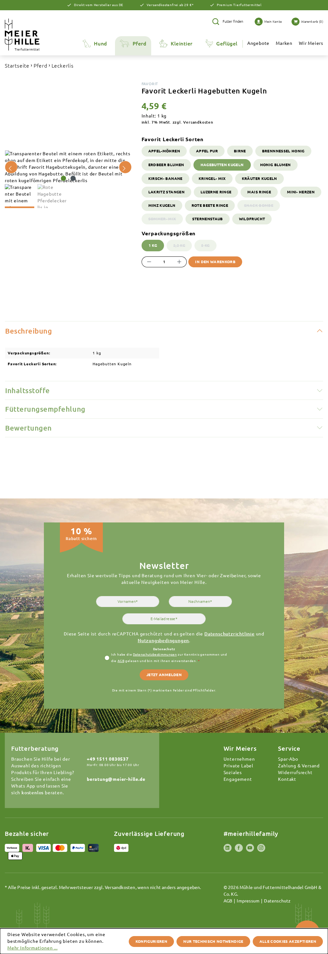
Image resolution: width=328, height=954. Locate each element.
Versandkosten (120, 887)
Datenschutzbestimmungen (155, 654)
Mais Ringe (259, 192)
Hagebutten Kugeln (222, 165)
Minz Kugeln (162, 205)
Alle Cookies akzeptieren (287, 941)
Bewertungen (28, 428)
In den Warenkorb (215, 262)
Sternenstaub (207, 219)
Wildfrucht (252, 219)
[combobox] (234, 21)
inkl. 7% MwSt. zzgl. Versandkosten (177, 122)
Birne (240, 151)
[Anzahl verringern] (149, 261)
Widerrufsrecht (295, 772)
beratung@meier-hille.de (116, 779)
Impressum (248, 900)
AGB (121, 661)
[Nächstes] (125, 167)
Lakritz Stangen (166, 192)
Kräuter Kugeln (259, 178)
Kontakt (287, 779)
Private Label (238, 765)
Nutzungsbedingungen (163, 640)
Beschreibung (28, 331)
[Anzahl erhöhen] (179, 261)
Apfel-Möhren (164, 151)
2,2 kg (182, 247)
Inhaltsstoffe (27, 390)
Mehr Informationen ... (32, 947)
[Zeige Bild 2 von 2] (73, 178)
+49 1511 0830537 (108, 759)
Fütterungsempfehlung (45, 409)
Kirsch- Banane (165, 178)
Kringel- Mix (212, 178)
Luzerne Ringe (216, 192)
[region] (68, 179)
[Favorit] (68, 167)
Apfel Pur (207, 151)
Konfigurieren (151, 941)
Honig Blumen (275, 165)
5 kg (208, 247)
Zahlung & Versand (299, 765)
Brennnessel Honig (283, 151)
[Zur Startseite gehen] (31, 35)
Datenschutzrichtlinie (229, 633)
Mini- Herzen (301, 192)
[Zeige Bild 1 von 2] (63, 178)
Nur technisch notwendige (213, 941)
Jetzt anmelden (164, 675)
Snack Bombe (262, 207)
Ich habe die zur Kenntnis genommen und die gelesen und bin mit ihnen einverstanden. (169, 658)
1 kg (153, 245)
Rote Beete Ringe (210, 205)
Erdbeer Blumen (166, 165)
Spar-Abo (288, 759)
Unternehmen (239, 759)
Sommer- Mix (165, 220)
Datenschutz (277, 900)
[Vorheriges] (11, 167)
